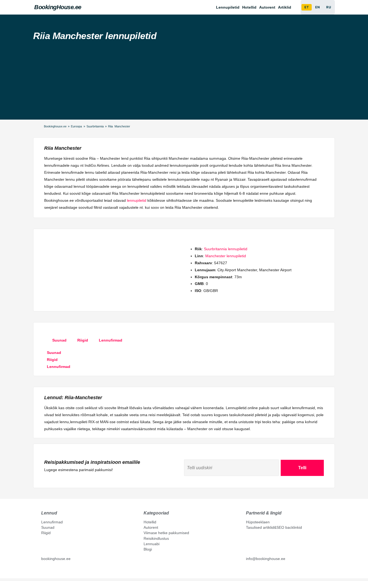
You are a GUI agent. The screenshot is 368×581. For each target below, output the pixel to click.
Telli (302, 467)
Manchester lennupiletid (225, 256)
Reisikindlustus (156, 538)
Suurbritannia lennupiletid (225, 249)
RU (328, 7)
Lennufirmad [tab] (110, 340)
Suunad (47, 527)
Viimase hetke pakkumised (166, 533)
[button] (286, 7)
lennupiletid (136, 200)
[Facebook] (43, 571)
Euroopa (76, 126)
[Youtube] (49, 571)
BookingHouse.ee (57, 7)
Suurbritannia (95, 126)
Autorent (267, 7)
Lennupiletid (227, 7)
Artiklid (284, 7)
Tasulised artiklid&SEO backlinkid (274, 527)
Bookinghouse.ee (55, 126)
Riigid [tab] (82, 340)
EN (317, 7)
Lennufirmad (52, 522)
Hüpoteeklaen (258, 522)
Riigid (46, 533)
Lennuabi (151, 544)
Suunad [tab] (59, 340)
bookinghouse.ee (56, 558)
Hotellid (249, 7)
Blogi (148, 549)
